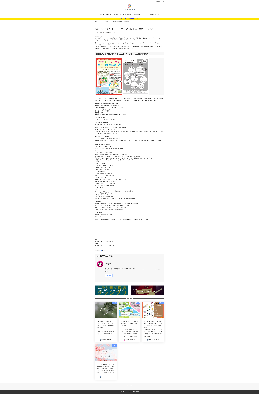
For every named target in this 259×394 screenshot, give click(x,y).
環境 (103, 250)
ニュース (113, 32)
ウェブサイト (109, 279)
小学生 (97, 250)
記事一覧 (109, 275)
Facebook (158, 1)
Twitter (162, 1)
